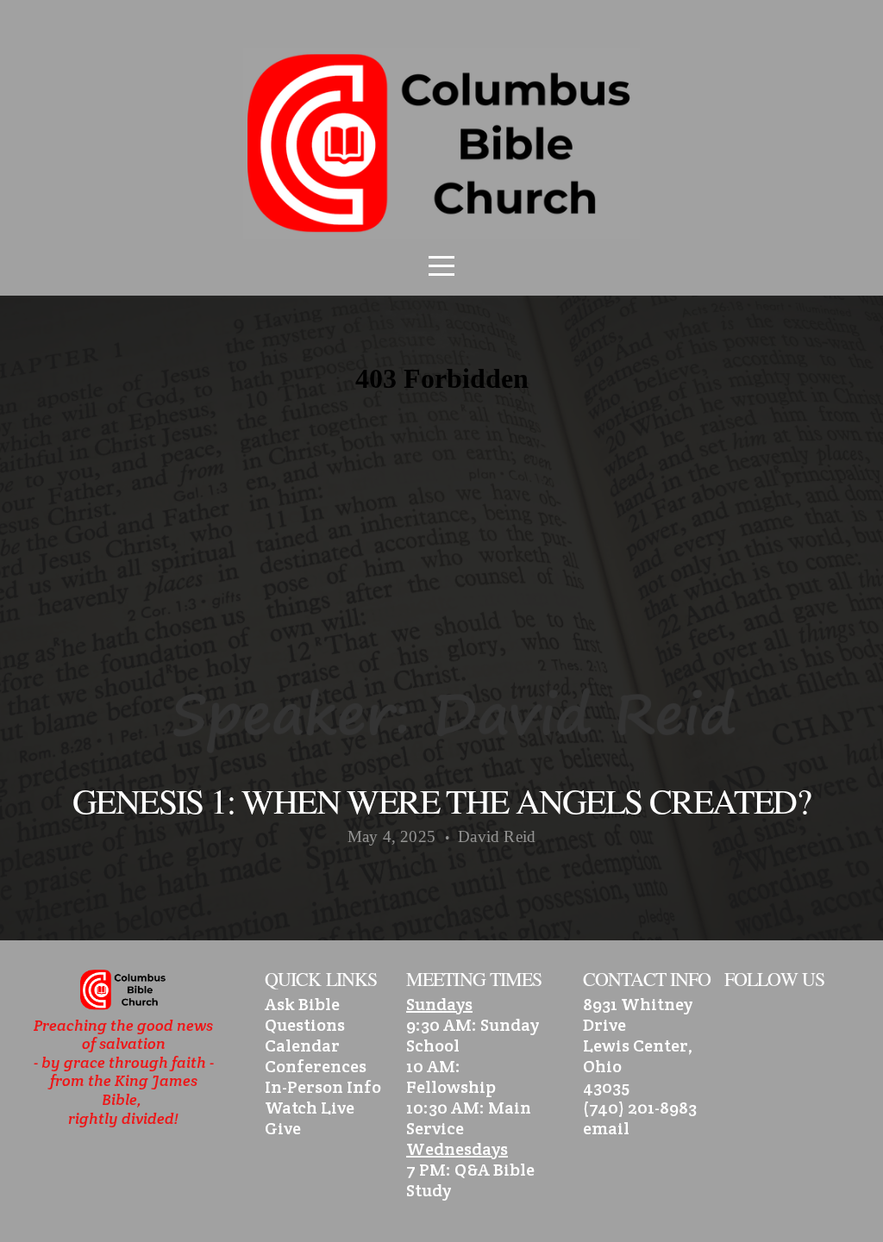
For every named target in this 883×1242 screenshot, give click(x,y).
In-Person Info (323, 1087)
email (606, 1128)
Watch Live (309, 1107)
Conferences (315, 1066)
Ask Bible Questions (305, 1014)
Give (283, 1128)
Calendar (302, 1045)
